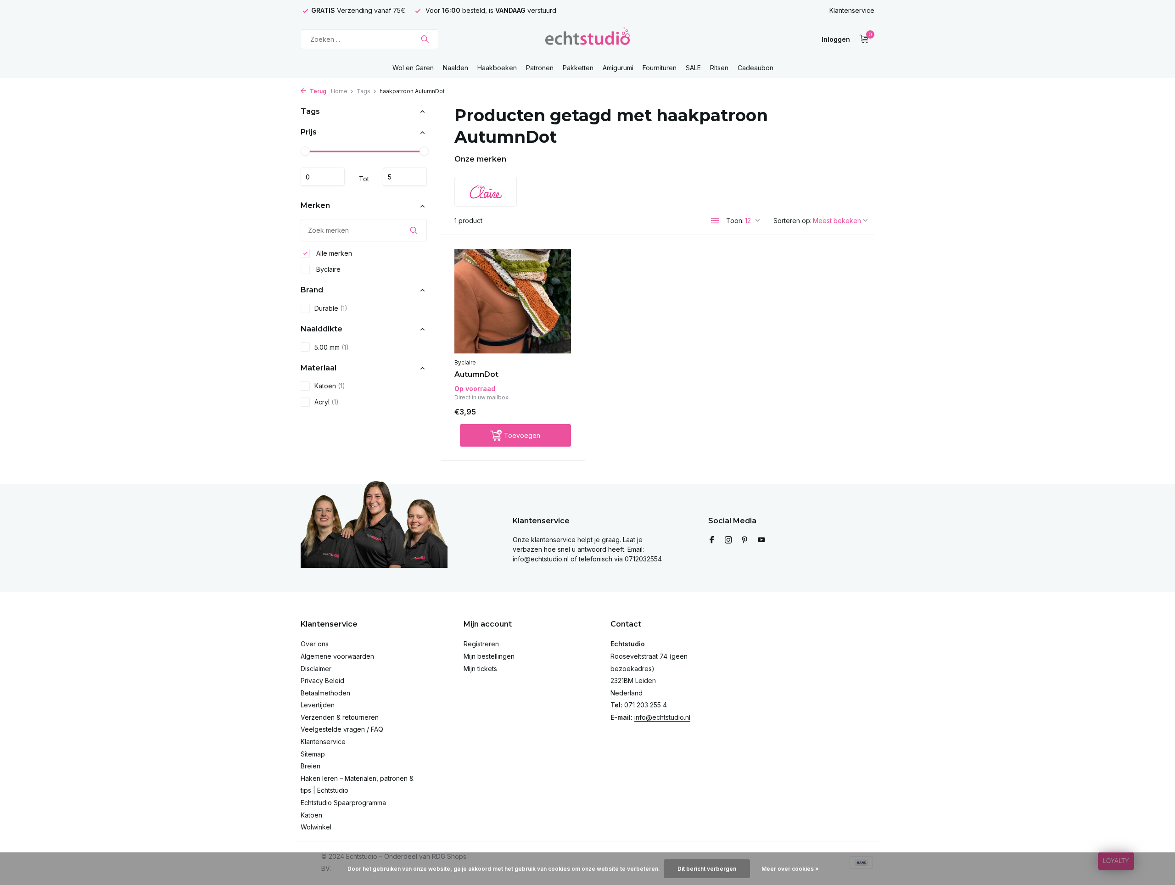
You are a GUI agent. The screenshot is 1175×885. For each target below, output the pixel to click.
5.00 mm (331, 347)
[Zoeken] (424, 39)
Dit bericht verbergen (706, 868)
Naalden (455, 68)
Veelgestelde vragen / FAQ (342, 729)
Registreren (481, 644)
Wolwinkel (316, 827)
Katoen (329, 386)
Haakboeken (497, 68)
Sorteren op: (792, 220)
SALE (693, 68)
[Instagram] (728, 540)
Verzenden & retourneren (340, 717)
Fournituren (660, 68)
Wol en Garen (413, 68)
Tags (363, 91)
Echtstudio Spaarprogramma (343, 803)
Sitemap (313, 754)
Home (339, 91)
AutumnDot (476, 374)
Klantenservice (851, 10)
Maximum (405, 177)
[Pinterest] (745, 540)
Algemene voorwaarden (337, 656)
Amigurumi (618, 68)
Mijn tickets (480, 668)
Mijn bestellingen (489, 656)
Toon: (735, 220)
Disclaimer (316, 668)
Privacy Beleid (322, 680)
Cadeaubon (755, 68)
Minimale (323, 177)
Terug (317, 91)
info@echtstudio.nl (662, 717)
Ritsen (719, 68)
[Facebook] (712, 540)
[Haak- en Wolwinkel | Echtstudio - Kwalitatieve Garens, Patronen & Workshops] (587, 39)
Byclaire (327, 269)
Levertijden (318, 705)
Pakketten (578, 68)
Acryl (326, 402)
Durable (330, 308)
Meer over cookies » (790, 868)
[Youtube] (761, 540)
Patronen (540, 68)
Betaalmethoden (325, 693)
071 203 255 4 (645, 705)
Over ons (315, 644)
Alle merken (333, 253)
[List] (715, 221)
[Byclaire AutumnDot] (512, 301)
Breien (310, 766)
